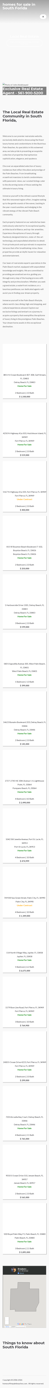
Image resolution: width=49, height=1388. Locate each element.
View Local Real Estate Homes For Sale (24, 43)
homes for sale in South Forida (19, 6)
